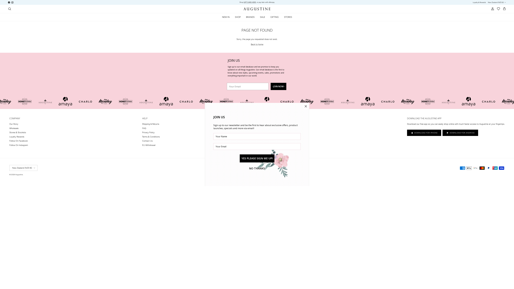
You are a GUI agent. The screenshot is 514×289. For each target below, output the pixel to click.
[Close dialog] (305, 106)
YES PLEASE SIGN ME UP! (257, 158)
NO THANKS (257, 168)
